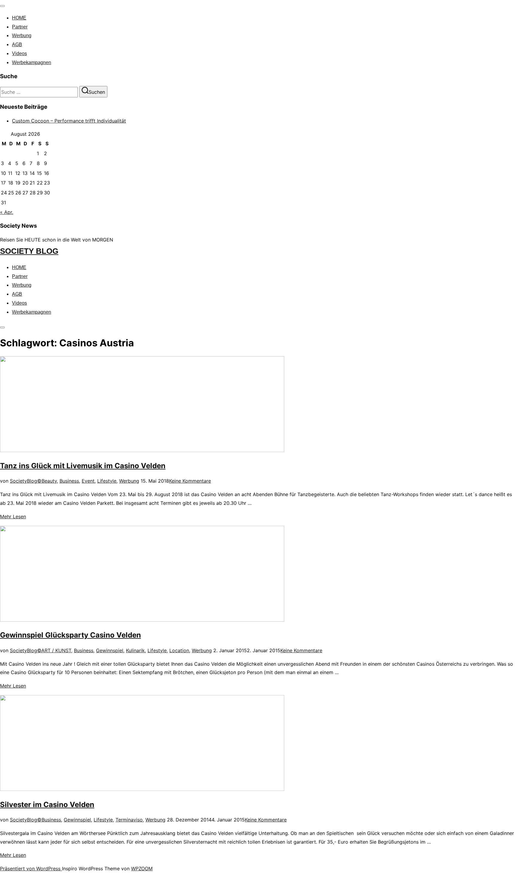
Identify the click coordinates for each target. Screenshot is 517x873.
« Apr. (6, 212)
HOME (19, 17)
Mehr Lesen (13, 516)
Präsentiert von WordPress (31, 869)
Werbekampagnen (31, 62)
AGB (17, 44)
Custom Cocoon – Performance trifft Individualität (69, 121)
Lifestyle (106, 481)
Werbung (21, 35)
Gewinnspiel (109, 650)
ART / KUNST (56, 650)
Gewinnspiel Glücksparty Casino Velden (70, 635)
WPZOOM (142, 869)
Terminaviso (129, 820)
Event (88, 481)
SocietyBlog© (26, 481)
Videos (19, 53)
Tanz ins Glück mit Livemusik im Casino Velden (82, 465)
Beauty (49, 481)
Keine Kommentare (190, 481)
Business (69, 481)
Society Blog (29, 251)
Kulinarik (135, 650)
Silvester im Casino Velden (47, 804)
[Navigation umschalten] (2, 6)
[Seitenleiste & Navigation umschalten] (2, 327)
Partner (20, 26)
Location (179, 650)
